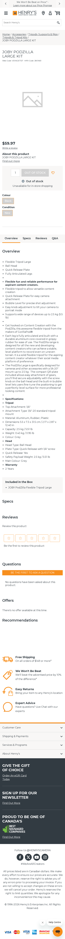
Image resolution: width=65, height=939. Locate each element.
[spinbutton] (15, 173)
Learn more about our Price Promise (32, 5)
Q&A (55, 238)
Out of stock (35, 172)
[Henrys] (25, 13)
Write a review (10, 148)
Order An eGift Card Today (14, 777)
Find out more (11, 161)
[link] (7, 659)
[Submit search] (58, 22)
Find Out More (11, 803)
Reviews (41, 238)
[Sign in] (50, 13)
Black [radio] (8, 200)
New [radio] (7, 212)
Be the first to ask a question (32, 572)
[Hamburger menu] (6, 13)
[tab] (11, 239)
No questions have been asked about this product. (30, 584)
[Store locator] (43, 13)
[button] (5, 4)
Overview (11, 238)
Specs (27, 238)
